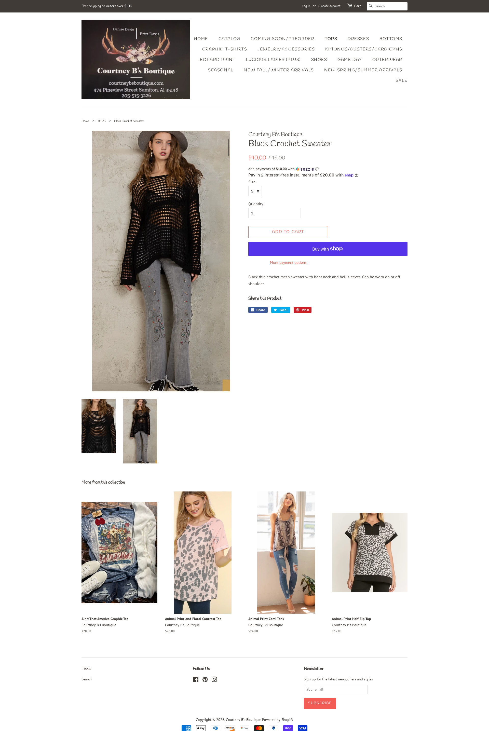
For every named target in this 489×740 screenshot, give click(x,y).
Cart (357, 6)
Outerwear (387, 59)
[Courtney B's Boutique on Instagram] (214, 680)
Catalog (229, 39)
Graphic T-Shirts (224, 49)
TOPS (101, 121)
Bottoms (390, 39)
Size (251, 181)
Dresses (358, 39)
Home (201, 39)
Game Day (349, 59)
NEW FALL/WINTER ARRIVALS (279, 70)
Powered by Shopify (277, 719)
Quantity (255, 203)
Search (87, 679)
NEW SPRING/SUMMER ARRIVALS (363, 70)
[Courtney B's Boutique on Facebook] (196, 680)
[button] (328, 169)
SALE (402, 80)
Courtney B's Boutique (243, 719)
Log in (306, 6)
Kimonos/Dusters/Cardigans (363, 49)
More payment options (288, 262)
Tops (331, 39)
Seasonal (221, 70)
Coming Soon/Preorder (282, 39)
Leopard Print (216, 59)
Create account (329, 6)
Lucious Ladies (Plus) (273, 59)
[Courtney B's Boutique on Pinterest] (205, 680)
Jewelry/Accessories (286, 49)
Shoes (319, 59)
